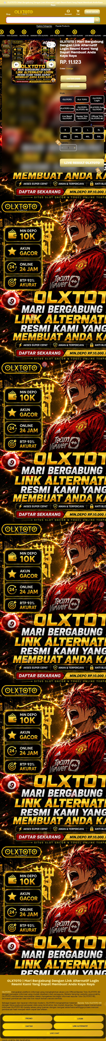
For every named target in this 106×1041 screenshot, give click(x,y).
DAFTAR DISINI (73, 79)
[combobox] (50, 20)
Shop (8, 14)
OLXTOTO (6, 992)
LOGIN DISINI (73, 86)
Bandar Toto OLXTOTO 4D (90, 1003)
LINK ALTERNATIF (80, 1025)
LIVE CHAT (54, 1033)
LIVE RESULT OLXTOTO (82, 163)
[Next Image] (51, 64)
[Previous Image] (16, 64)
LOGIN (80, 1018)
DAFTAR (29, 1025)
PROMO (29, 1018)
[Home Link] (23, 12)
